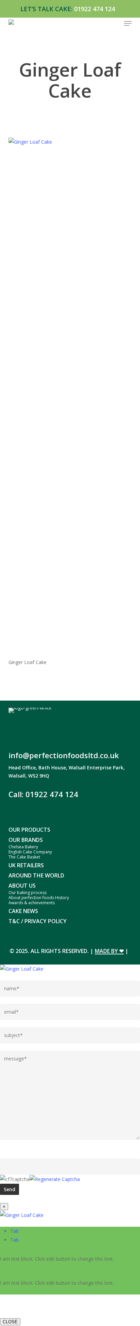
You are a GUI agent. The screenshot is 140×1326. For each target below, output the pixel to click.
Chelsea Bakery (23, 847)
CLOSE (10, 1321)
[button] (128, 23)
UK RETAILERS (26, 865)
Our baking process (27, 892)
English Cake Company (30, 852)
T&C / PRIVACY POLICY (37, 921)
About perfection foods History (38, 897)
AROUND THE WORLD (36, 875)
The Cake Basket (24, 857)
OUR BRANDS (25, 840)
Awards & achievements (31, 903)
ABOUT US (22, 885)
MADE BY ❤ (109, 951)
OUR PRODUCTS (29, 829)
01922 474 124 (94, 9)
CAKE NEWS (23, 911)
